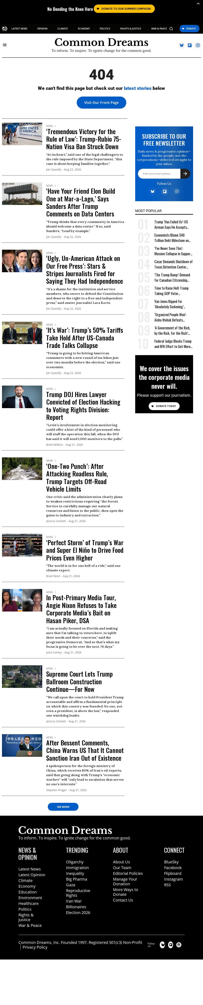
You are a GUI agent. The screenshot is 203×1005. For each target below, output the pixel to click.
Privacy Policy (35, 947)
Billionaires (76, 906)
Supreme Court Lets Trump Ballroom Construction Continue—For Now (79, 681)
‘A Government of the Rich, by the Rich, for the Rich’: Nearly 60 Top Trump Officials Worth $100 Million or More (173, 330)
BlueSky (171, 862)
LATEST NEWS (19, 28)
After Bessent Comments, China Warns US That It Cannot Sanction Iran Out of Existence (85, 750)
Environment (30, 897)
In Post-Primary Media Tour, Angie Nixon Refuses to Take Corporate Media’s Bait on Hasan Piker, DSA (81, 609)
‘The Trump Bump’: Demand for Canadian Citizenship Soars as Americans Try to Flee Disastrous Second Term (173, 277)
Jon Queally (53, 169)
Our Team (122, 867)
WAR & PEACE (159, 28)
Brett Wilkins (54, 445)
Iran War (74, 901)
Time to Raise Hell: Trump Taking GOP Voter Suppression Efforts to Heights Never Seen (171, 290)
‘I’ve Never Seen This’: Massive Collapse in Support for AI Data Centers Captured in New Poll (173, 251)
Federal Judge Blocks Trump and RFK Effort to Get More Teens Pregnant (173, 343)
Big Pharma (76, 879)
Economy (26, 886)
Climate (25, 880)
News (49, 126)
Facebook (173, 867)
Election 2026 (78, 912)
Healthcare (28, 903)
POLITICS (105, 28)
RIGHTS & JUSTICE (130, 28)
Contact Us (123, 900)
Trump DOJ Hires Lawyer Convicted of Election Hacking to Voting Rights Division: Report (83, 406)
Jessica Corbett (56, 521)
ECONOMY (84, 28)
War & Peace (30, 925)
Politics (25, 909)
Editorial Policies (128, 873)
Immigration (77, 867)
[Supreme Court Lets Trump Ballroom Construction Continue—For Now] (22, 676)
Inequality (75, 873)
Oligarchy (74, 862)
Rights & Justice (26, 917)
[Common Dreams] (4, 28)
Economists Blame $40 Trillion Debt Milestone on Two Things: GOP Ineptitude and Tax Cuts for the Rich (173, 237)
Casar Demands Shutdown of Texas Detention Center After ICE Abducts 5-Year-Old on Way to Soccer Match (173, 264)
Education (27, 892)
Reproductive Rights (78, 893)
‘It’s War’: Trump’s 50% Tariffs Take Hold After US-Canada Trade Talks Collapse (84, 337)
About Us (121, 862)
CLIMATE (62, 28)
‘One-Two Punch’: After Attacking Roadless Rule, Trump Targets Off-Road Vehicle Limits (77, 477)
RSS (167, 884)
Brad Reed (53, 576)
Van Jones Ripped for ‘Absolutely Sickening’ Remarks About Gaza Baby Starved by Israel (171, 304)
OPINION (42, 28)
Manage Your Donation (125, 881)
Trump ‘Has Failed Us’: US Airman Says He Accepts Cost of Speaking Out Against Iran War (171, 224)
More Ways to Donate (125, 892)
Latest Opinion (31, 874)
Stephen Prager (56, 790)
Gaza (70, 884)
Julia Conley (54, 652)
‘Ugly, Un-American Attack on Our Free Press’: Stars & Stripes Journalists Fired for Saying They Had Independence (84, 269)
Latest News (29, 869)
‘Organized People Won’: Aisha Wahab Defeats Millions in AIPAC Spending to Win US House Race (172, 317)
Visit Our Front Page (101, 102)
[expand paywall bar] (198, 4)
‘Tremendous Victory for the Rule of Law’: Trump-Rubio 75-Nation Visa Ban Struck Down (83, 139)
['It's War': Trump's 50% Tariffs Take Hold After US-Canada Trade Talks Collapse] (22, 332)
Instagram (173, 879)
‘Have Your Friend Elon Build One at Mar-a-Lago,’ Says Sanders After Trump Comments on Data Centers (80, 202)
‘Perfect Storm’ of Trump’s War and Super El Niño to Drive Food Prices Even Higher (85, 550)
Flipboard (172, 873)
